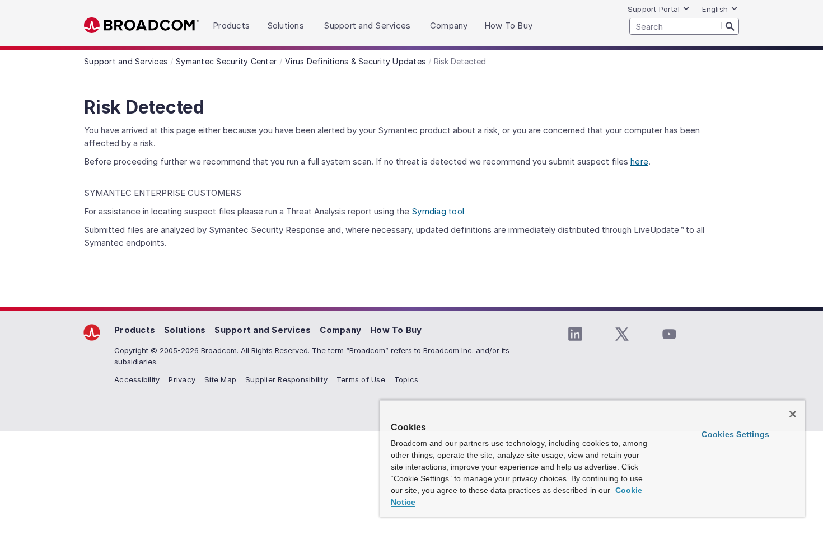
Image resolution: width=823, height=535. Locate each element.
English (715, 8)
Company (340, 330)
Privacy (182, 379)
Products (134, 330)
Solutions (184, 330)
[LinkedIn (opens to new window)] (575, 334)
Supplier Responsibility (286, 379)
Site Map (220, 379)
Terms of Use (360, 379)
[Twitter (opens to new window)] (622, 334)
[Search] (730, 25)
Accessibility (137, 379)
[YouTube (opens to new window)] (669, 334)
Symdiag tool (438, 211)
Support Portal (654, 8)
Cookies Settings (735, 434)
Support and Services (262, 330)
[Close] (792, 414)
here (639, 161)
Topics (406, 379)
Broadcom (141, 25)
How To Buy (396, 330)
